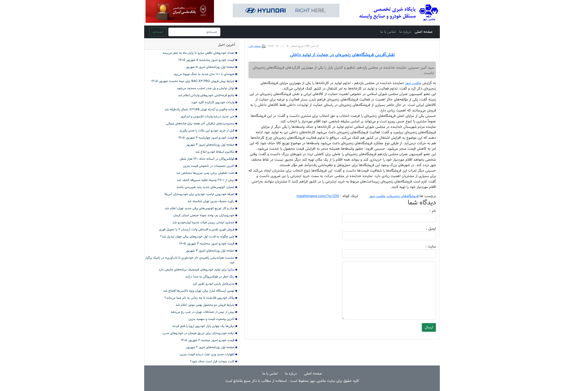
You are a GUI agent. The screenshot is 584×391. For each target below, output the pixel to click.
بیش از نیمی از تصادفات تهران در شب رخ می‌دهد (202, 312)
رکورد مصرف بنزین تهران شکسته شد (210, 201)
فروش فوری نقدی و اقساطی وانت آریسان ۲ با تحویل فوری (196, 229)
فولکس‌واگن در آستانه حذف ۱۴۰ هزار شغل (207, 159)
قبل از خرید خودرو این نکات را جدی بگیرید (206, 130)
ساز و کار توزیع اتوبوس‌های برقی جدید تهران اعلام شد (199, 208)
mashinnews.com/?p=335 (318, 196)
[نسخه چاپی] (263, 46)
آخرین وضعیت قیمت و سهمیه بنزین (211, 319)
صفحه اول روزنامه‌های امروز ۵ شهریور (210, 67)
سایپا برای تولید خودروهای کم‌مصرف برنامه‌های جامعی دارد (196, 269)
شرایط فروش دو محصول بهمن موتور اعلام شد (204, 305)
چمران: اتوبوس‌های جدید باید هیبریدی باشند (205, 187)
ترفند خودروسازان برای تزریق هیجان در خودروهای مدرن (198, 333)
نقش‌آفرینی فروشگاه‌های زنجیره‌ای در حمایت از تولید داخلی (342, 55)
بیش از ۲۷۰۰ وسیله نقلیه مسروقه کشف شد (205, 180)
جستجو (158, 32)
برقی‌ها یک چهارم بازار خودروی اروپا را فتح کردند (203, 326)
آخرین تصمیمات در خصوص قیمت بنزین (208, 166)
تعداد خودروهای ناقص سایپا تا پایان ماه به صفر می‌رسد (198, 53)
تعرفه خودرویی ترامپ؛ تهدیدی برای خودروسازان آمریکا (199, 194)
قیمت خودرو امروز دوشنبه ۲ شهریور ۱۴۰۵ (207, 340)
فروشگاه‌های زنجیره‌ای (403, 196)
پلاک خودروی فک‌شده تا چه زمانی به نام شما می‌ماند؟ (199, 298)
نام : (426, 211)
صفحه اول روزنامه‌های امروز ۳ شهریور (210, 250)
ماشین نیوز (377, 196)
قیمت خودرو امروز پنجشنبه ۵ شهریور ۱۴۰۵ (206, 60)
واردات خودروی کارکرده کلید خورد (212, 102)
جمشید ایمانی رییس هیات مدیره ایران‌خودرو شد (203, 222)
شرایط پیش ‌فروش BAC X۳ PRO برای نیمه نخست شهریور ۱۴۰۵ (192, 81)
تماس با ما (388, 32)
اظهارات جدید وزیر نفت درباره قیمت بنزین (207, 354)
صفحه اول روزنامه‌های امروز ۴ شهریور (210, 144)
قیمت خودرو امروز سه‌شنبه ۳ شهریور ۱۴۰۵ (206, 243)
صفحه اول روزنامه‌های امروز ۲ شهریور (210, 347)
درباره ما (405, 32)
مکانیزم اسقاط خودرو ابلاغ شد (214, 151)
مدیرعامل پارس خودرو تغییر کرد (213, 283)
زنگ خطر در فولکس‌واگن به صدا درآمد (209, 276)
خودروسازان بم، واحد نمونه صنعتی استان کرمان (203, 215)
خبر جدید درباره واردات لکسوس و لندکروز (207, 116)
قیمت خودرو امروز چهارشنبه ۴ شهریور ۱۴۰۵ (206, 137)
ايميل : (425, 229)
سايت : (425, 246)
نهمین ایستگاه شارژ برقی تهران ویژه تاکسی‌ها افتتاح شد (198, 290)
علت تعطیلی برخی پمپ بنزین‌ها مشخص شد (205, 173)
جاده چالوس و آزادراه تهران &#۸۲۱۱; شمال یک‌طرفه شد (199, 109)
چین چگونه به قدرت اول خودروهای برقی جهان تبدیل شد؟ (197, 236)
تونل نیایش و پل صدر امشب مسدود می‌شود (205, 88)
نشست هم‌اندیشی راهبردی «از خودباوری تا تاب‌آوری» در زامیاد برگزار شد (189, 260)
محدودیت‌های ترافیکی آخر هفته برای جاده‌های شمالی (200, 123)
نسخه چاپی (254, 46)
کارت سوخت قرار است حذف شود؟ (212, 361)
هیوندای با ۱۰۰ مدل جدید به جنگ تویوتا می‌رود (204, 74)
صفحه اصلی (424, 32)
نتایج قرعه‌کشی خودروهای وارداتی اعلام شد (206, 95)
